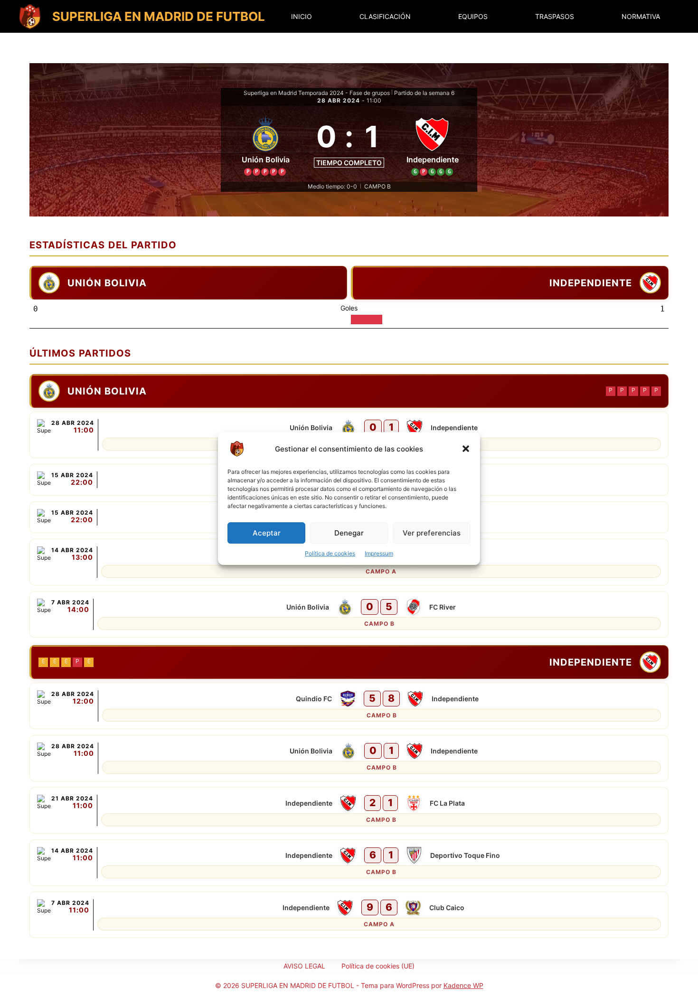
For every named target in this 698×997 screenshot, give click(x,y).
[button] (466, 448)
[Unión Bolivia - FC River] (349, 614)
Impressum (379, 553)
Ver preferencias (432, 532)
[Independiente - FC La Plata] (349, 810)
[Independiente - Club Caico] (349, 915)
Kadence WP (463, 985)
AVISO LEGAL (304, 966)
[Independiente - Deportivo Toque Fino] (349, 862)
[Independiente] (432, 144)
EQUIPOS (473, 16)
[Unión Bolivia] (265, 144)
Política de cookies (330, 553)
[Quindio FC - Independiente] (349, 706)
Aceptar (267, 532)
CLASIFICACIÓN (385, 16)
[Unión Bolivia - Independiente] (349, 758)
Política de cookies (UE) (378, 966)
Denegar (349, 532)
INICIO (301, 16)
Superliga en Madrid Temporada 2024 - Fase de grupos (317, 92)
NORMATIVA (641, 16)
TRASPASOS (554, 16)
